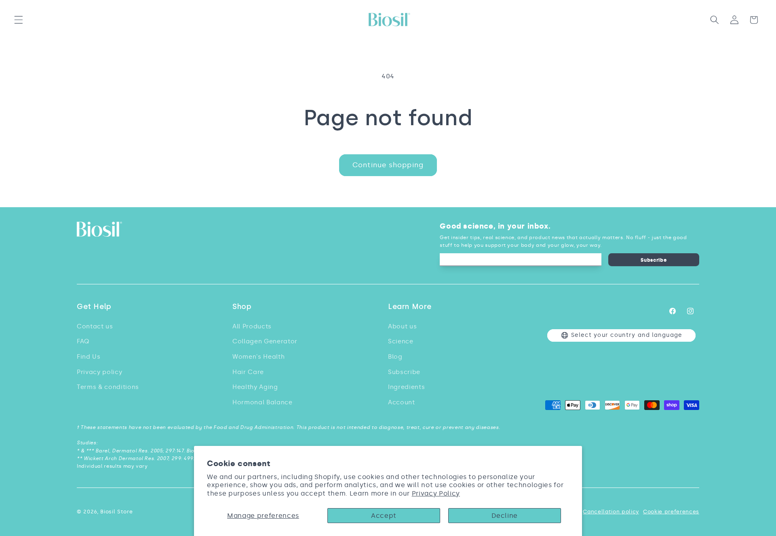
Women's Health (258, 356)
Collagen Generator (264, 341)
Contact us (95, 326)
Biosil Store (116, 512)
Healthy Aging (255, 387)
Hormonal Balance (262, 402)
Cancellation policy (611, 512)
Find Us (89, 356)
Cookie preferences (671, 512)
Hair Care (248, 372)
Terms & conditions (108, 387)
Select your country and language (626, 335)
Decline (504, 515)
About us (402, 326)
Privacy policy (99, 372)
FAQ (83, 341)
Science (400, 341)
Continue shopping (388, 165)
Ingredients (406, 387)
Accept (383, 515)
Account (401, 402)
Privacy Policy (436, 493)
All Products (252, 326)
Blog (395, 356)
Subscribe (653, 260)
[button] (18, 19)
